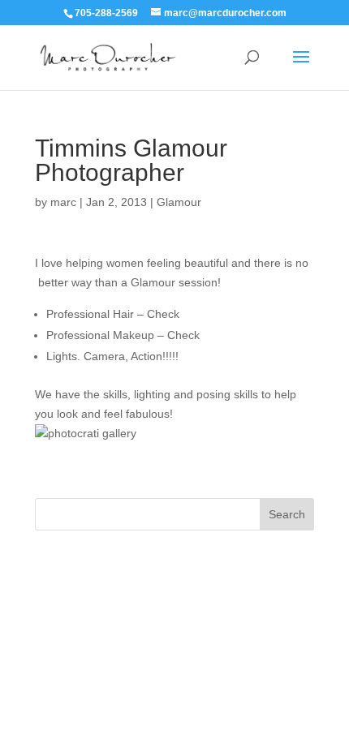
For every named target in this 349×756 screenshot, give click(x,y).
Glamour (179, 201)
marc (63, 201)
